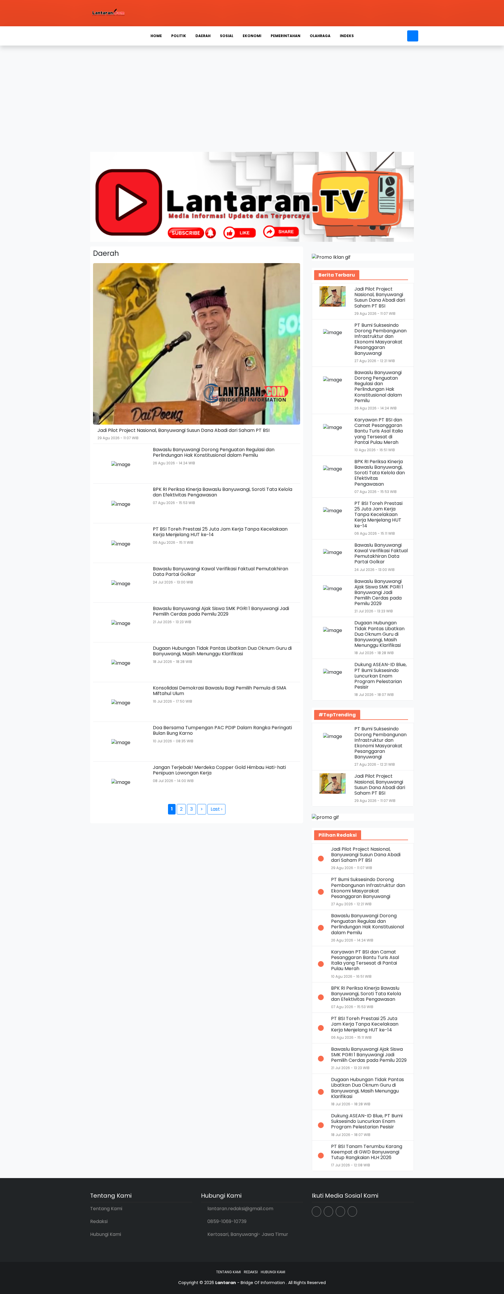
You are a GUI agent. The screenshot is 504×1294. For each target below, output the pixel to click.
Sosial (226, 35)
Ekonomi (252, 35)
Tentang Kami (106, 1208)
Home (156, 35)
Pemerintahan (285, 35)
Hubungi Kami (105, 1234)
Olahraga (320, 35)
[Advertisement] (252, 103)
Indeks (347, 35)
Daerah (203, 35)
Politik (178, 35)
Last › (216, 809)
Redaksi (99, 1221)
